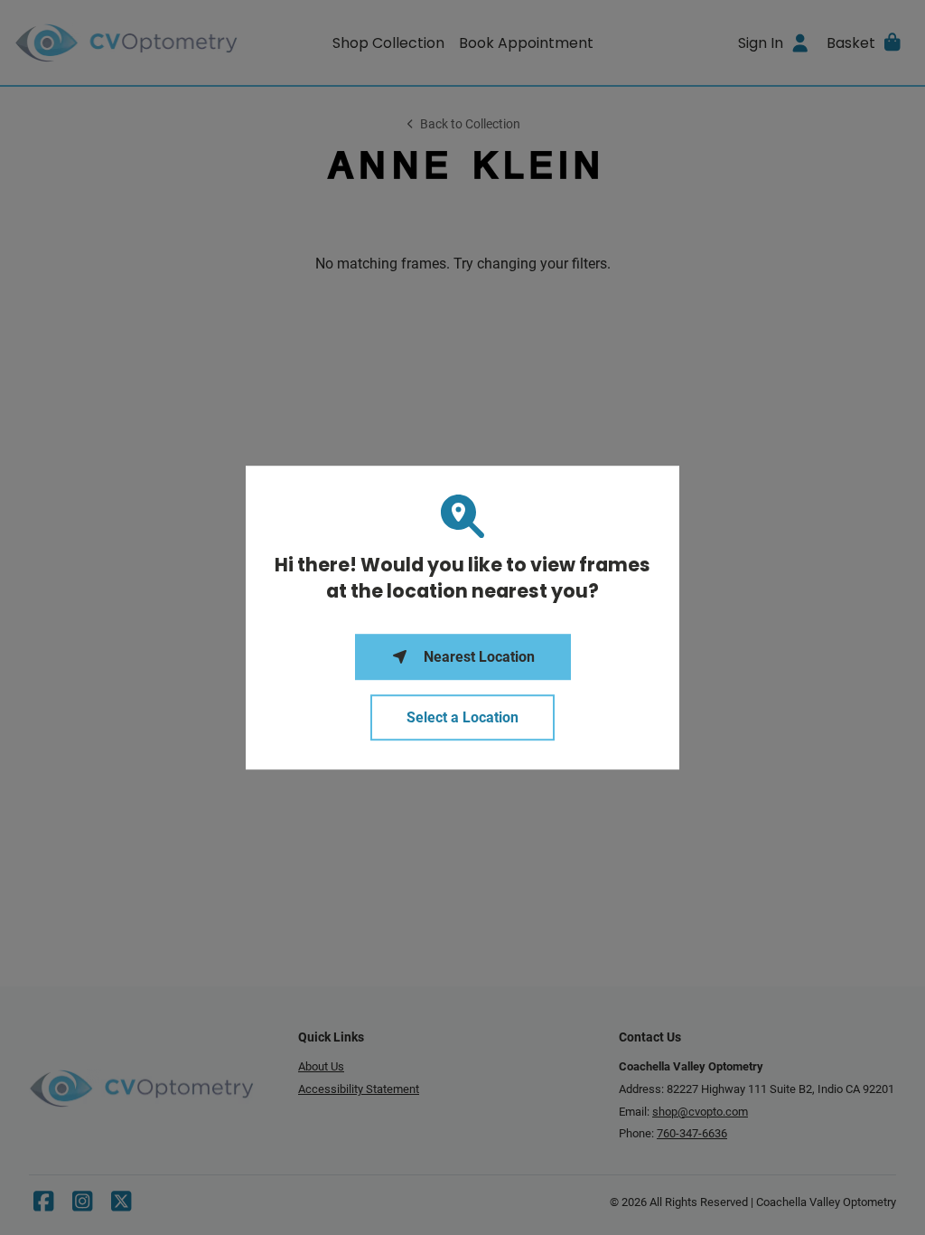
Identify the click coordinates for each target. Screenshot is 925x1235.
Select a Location (462, 717)
